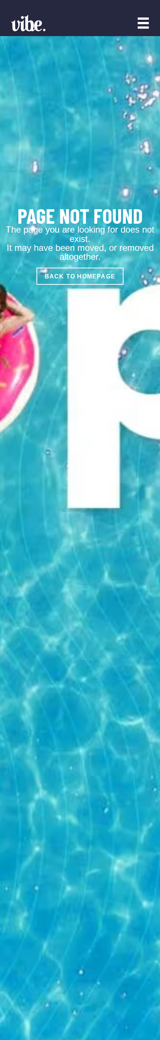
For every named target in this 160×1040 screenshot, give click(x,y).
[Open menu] (143, 23)
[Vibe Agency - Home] (28, 23)
